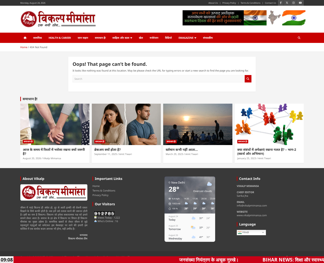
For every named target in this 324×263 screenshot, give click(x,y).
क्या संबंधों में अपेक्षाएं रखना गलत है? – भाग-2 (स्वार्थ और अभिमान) (266, 151)
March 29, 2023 (174, 154)
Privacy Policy (229, 2)
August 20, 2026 (32, 158)
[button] (173, 203)
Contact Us (270, 2)
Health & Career (60, 37)
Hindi (245, 232)
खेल (141, 37)
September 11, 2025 (105, 154)
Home (96, 186)
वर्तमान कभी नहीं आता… (182, 149)
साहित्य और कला (120, 37)
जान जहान (83, 37)
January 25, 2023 (246, 158)
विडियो (168, 37)
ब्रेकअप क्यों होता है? (107, 149)
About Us (213, 2)
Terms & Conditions (250, 2)
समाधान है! (100, 37)
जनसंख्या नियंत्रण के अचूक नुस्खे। (184, 259)
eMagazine (186, 37)
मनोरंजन (154, 37)
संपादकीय (208, 37)
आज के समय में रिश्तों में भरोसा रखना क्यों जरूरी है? (54, 151)
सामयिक (37, 37)
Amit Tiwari (125, 154)
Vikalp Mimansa (52, 158)
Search (248, 79)
